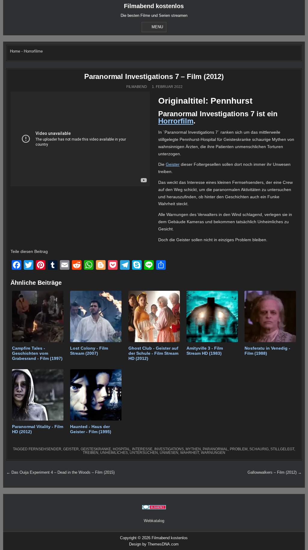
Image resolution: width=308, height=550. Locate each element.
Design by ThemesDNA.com (154, 544)
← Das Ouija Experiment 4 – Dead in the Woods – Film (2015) (60, 472)
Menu (157, 27)
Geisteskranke (96, 449)
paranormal (215, 449)
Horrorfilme (33, 51)
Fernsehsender (45, 449)
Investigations (169, 449)
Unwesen (169, 453)
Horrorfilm (175, 121)
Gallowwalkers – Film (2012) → (275, 472)
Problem (239, 449)
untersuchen (144, 453)
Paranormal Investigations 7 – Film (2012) (154, 76)
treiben (90, 453)
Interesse (142, 449)
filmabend (136, 87)
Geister (173, 164)
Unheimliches (114, 453)
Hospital (121, 449)
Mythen (193, 449)
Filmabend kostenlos (154, 6)
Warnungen (213, 453)
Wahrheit (189, 453)
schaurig (259, 449)
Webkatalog (154, 520)
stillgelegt (282, 449)
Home (15, 51)
